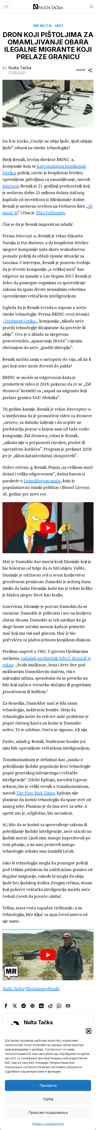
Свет (59, 25)
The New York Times (35, 793)
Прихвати (48, 1085)
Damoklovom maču (42, 481)
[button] (88, 1031)
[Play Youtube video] (48, 527)
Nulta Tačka (19, 67)
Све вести (42, 25)
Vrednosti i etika (19, 321)
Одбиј (48, 1099)
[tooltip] (5, 1005)
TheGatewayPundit (42, 988)
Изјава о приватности (48, 1124)
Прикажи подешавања (48, 1112)
